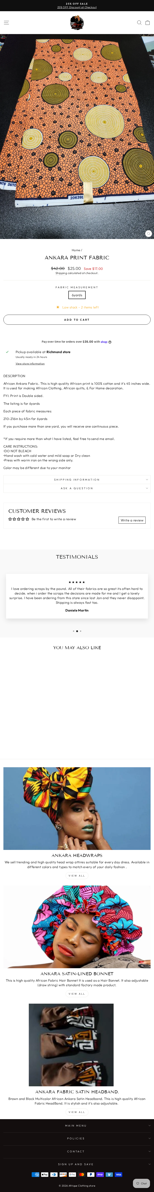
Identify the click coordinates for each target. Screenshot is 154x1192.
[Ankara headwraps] (77, 808)
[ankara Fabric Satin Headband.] (77, 1045)
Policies (76, 1138)
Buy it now (77, 331)
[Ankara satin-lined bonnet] (77, 927)
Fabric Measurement (77, 287)
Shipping (61, 273)
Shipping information (77, 479)
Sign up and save (76, 1164)
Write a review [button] (132, 520)
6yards (77, 295)
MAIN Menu (76, 1125)
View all (77, 875)
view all (77, 993)
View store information (30, 363)
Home (76, 250)
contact (76, 1151)
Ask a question (77, 488)
